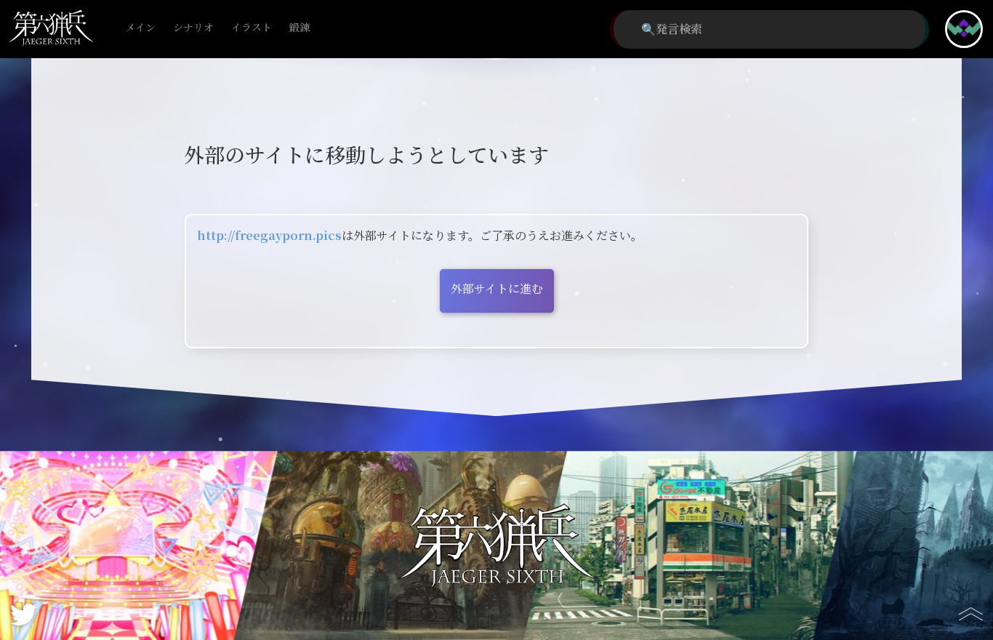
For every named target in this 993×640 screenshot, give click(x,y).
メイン (140, 28)
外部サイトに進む (497, 289)
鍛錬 (299, 28)
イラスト (251, 28)
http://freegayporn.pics (269, 236)
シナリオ (193, 28)
